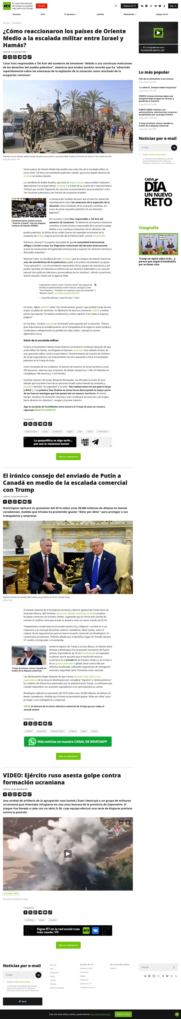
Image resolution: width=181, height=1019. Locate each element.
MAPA (27, 706)
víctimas (28, 176)
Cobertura (84, 979)
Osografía (148, 227)
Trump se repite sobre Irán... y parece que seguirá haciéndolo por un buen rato (157, 261)
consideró (66, 258)
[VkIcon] (142, 6)
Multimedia (129, 14)
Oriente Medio (103, 431)
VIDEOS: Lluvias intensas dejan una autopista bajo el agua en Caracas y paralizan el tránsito (156, 99)
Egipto (70, 431)
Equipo (82, 976)
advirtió (45, 307)
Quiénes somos (86, 968)
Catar (45, 431)
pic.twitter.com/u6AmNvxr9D (67, 293)
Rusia (84, 731)
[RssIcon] (176, 976)
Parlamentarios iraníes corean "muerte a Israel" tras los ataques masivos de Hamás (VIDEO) (29, 223)
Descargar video (11, 893)
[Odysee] (154, 976)
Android (113, 968)
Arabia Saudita (31, 431)
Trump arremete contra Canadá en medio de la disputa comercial (29, 669)
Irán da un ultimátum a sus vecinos (156, 78)
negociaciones (77, 182)
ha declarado (89, 653)
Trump (94, 731)
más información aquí (100, 1014)
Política (73, 731)
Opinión (100, 14)
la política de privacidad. (157, 154)
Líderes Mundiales (57, 988)
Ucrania (53, 920)
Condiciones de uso (88, 987)
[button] (68, 854)
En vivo (41, 5)
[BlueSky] (160, 6)
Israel (90, 431)
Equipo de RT (162, 14)
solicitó (95, 310)
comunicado (99, 236)
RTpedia (53, 984)
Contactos (84, 972)
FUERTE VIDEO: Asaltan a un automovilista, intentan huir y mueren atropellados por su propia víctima (158, 112)
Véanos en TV (129, 5)
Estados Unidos (57, 731)
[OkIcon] (164, 6)
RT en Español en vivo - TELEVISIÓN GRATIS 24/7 (153, 49)
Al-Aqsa (41, 236)
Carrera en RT (85, 983)
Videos (52, 976)
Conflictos (57, 431)
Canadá (28, 731)
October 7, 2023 (72, 298)
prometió (28, 386)
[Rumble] (146, 6)
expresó (49, 323)
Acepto (154, 154)
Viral (43, 14)
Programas (70, 14)
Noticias (17, 14)
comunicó (62, 185)
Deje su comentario (68, 456)
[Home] (7, 6)
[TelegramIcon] (155, 6)
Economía (41, 731)
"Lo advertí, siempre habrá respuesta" (158, 87)
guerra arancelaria (65, 663)
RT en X (22, 1001)
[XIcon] (151, 6)
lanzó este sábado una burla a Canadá (76, 613)
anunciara (78, 350)
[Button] (116, 6)
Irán (80, 431)
